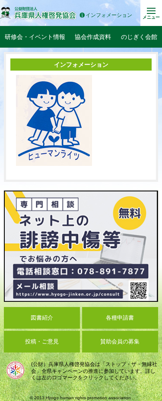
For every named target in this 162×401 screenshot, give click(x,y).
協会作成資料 (93, 36)
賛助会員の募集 (120, 341)
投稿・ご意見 (42, 341)
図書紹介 (42, 317)
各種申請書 (120, 317)
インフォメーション (109, 15)
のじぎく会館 (139, 36)
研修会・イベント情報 (35, 36)
